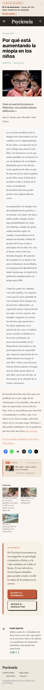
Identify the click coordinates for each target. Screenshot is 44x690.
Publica (23, 676)
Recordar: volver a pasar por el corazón (26, 468)
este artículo (31, 431)
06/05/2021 (6, 63)
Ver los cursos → (9, 13)
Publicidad (24, 673)
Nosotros (10, 676)
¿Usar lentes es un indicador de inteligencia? (27, 500)
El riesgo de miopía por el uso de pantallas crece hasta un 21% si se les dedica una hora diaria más (10, 504)
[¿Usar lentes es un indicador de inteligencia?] (29, 492)
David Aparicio (19, 63)
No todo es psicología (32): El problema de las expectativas (9, 528)
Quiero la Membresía (17, 594)
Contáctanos (8, 673)
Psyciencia (22, 21)
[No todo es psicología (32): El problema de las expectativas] (10, 518)
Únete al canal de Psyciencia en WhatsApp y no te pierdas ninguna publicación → (19, 107)
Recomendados (8, 33)
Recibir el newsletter (18, 605)
